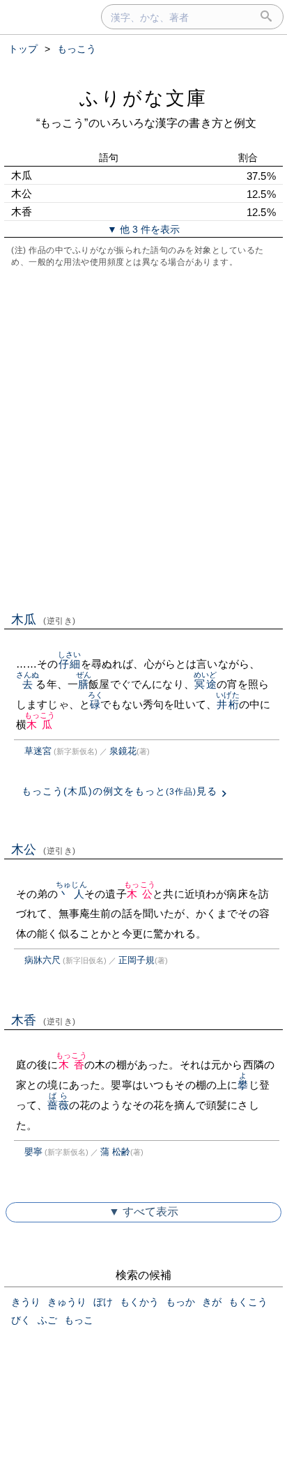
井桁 (227, 704)
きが (212, 1301)
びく (21, 1320)
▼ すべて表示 (143, 1212)
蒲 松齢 (115, 1151)
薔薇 (57, 1105)
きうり (25, 1301)
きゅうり (66, 1301)
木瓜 (43, 620)
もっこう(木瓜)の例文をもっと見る (119, 791)
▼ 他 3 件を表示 (143, 229)
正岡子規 (136, 960)
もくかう (139, 1301)
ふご (47, 1320)
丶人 (71, 894)
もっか (180, 1301)
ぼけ (103, 1301)
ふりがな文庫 (143, 98)
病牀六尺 (42, 960)
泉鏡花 (123, 751)
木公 (43, 850)
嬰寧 (33, 1151)
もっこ (78, 1320)
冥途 (205, 684)
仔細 (69, 664)
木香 (43, 1020)
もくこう (247, 1301)
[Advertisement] (143, 438)
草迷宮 (38, 751)
